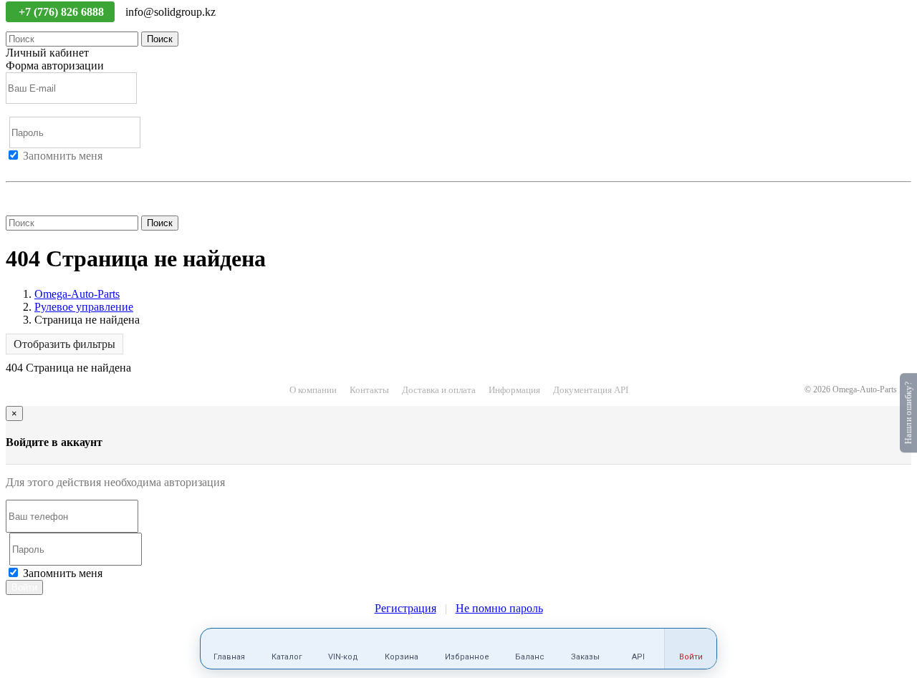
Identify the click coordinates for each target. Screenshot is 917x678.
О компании (313, 389)
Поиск (160, 39)
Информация (514, 389)
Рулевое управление (83, 307)
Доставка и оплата (439, 389)
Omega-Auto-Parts (77, 294)
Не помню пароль (49, 194)
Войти (21, 169)
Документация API (590, 389)
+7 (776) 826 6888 (63, 12)
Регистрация (71, 169)
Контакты (369, 389)
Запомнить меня (62, 156)
